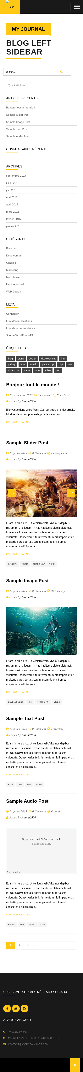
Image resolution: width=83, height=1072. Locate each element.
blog (10, 358)
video (48, 370)
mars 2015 (12, 211)
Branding (11, 248)
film (63, 358)
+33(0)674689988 (17, 1032)
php (61, 364)
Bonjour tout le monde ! (20, 107)
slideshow (13, 370)
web (58, 370)
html (22, 364)
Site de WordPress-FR (20, 335)
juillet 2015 (12, 182)
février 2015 (13, 218)
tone (37, 370)
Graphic (11, 262)
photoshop (48, 364)
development (48, 358)
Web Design (13, 291)
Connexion (12, 313)
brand (21, 358)
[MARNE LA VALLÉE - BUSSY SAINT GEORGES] (5, 1038)
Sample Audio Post (17, 136)
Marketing (12, 269)
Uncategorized (15, 284)
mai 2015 (12, 197)
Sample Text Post (16, 129)
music (33, 364)
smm (27, 370)
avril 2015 (12, 204)
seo (70, 364)
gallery (11, 364)
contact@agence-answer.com (28, 1044)
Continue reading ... (19, 422)
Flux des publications (19, 320)
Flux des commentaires (20, 328)
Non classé (13, 277)
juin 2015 (11, 190)
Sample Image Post (18, 121)
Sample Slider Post (17, 114)
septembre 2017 (16, 175)
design (32, 358)
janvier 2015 (13, 226)
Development (14, 255)
